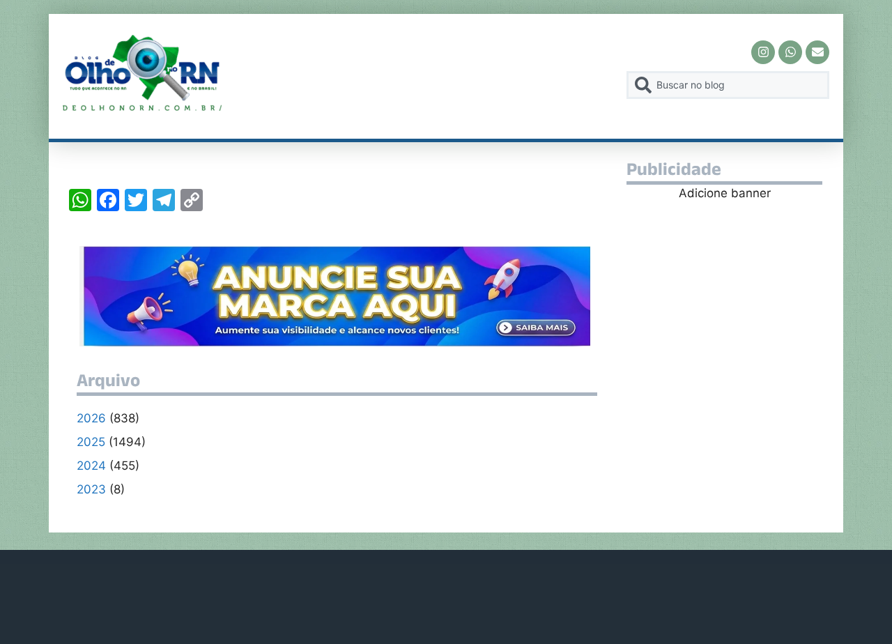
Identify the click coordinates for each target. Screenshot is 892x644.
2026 (91, 418)
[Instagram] (763, 52)
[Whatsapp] (790, 52)
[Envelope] (817, 52)
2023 (91, 489)
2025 (91, 442)
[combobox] (727, 85)
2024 (91, 466)
